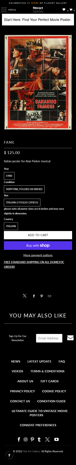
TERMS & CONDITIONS (47, 371)
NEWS (15, 361)
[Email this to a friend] (51, 296)
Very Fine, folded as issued (24, 189)
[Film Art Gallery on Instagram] (26, 439)
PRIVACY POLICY (22, 391)
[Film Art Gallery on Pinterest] (32, 439)
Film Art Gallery (31, 451)
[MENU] (2, 10)
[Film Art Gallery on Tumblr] (39, 439)
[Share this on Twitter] (25, 295)
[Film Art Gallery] (38, 10)
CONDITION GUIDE (51, 401)
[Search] (38, 21)
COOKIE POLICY (54, 391)
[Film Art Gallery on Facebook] (19, 439)
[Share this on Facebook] (35, 296)
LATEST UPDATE (39, 361)
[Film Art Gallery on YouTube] (57, 439)
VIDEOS (17, 371)
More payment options (38, 255)
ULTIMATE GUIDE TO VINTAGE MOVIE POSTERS (40, 413)
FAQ (62, 361)
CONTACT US (20, 401)
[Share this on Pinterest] (43, 296)
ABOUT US (25, 381)
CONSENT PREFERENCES (38, 425)
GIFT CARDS (50, 381)
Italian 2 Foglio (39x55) (22, 202)
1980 (9, 175)
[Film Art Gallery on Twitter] (48, 439)
